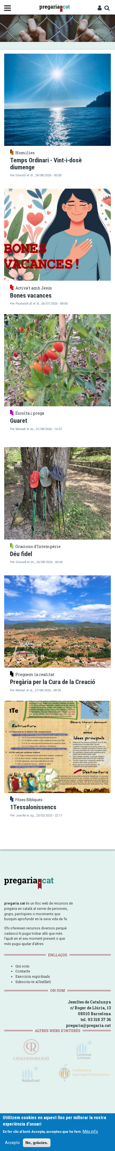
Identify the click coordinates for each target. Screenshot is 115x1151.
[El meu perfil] (99, 8)
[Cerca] (107, 8)
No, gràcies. (36, 1142)
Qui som (22, 966)
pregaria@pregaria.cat (88, 1025)
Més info (90, 1131)
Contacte (22, 971)
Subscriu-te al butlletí (33, 981)
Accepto (12, 1142)
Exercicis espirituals (32, 976)
